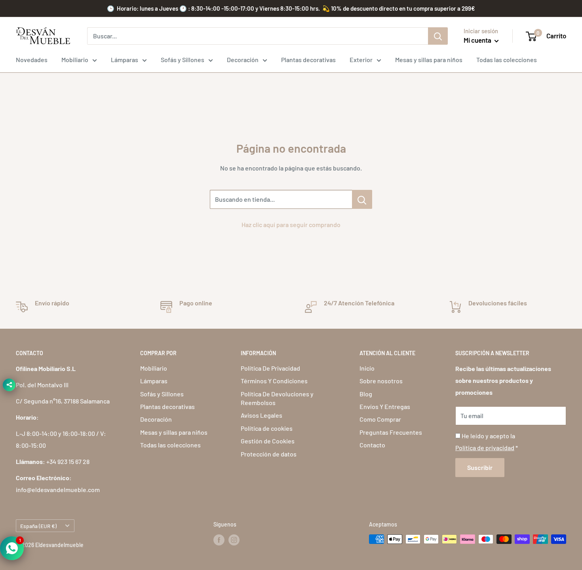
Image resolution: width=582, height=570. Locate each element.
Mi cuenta (478, 40)
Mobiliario (74, 59)
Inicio (367, 368)
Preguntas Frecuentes (390, 432)
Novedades (32, 59)
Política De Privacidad (270, 368)
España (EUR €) (38, 526)
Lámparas (124, 59)
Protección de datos (269, 454)
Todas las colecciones (506, 59)
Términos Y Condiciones (274, 380)
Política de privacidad (484, 447)
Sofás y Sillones (182, 59)
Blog (365, 394)
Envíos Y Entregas (384, 406)
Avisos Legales (261, 415)
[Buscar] (438, 36)
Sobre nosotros (381, 380)
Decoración (243, 59)
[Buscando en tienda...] (362, 199)
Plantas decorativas (308, 59)
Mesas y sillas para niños (428, 59)
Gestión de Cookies (268, 441)
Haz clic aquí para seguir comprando (291, 224)
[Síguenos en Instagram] (234, 539)
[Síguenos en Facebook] (218, 539)
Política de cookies (267, 428)
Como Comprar (380, 419)
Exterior (361, 59)
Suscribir (480, 467)
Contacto (372, 445)
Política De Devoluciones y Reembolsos (277, 398)
